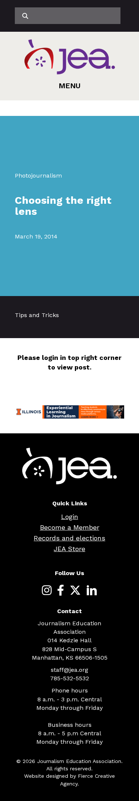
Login (69, 516)
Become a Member (69, 527)
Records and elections (69, 538)
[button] (69, 85)
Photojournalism (38, 175)
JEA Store (69, 549)
